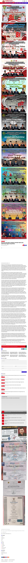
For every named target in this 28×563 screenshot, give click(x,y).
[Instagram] (7, 557)
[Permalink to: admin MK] (2, 245)
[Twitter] (23, 349)
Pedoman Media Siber (12, 559)
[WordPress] (6, 557)
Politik (3, 546)
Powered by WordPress (4, 561)
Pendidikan (3, 545)
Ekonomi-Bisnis (4, 547)
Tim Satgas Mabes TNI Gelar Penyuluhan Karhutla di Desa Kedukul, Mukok (5, 356)
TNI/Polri (3, 544)
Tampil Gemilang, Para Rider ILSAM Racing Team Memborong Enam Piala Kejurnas (14, 423)
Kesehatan (3, 548)
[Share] (26, 245)
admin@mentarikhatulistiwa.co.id (7, 533)
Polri (1, 540)
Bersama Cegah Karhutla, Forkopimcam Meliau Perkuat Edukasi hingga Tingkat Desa (22, 353)
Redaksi (2, 559)
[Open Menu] (24, 1)
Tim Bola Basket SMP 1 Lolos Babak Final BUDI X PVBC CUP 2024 (13, 417)
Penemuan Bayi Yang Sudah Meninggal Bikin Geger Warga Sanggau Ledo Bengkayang (14, 353)
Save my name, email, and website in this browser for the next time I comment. (12, 370)
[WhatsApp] (26, 349)
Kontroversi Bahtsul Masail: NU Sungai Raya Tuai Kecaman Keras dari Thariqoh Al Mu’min (15, 415)
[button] (26, 1)
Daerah (2, 536)
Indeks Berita (3, 551)
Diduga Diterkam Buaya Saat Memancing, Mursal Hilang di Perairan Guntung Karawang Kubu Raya (5, 353)
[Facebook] (21, 349)
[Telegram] (24, 349)
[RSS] (8, 557)
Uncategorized (3, 241)
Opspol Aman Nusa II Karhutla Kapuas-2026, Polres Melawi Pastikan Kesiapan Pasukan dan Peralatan (14, 356)
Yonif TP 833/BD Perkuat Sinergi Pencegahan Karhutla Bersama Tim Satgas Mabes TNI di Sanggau (22, 356)
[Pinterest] (4, 557)
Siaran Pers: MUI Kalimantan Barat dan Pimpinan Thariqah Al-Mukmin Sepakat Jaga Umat (15, 420)
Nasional (2, 541)
